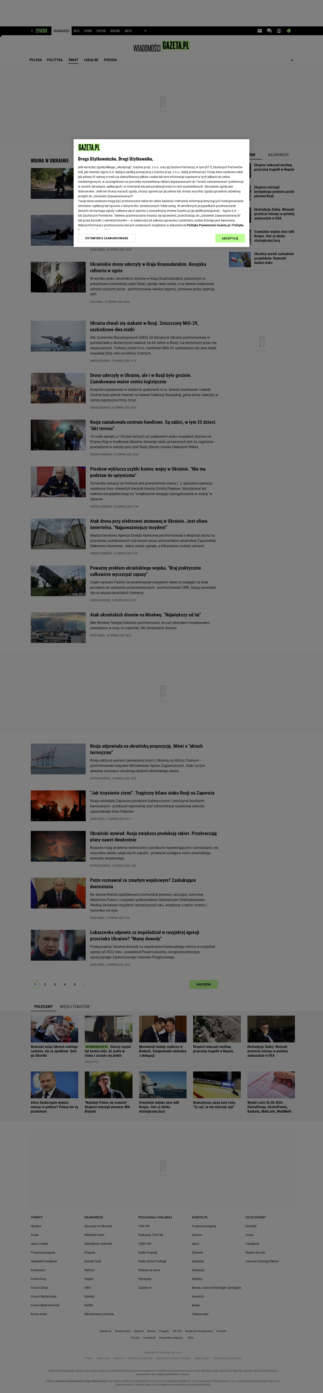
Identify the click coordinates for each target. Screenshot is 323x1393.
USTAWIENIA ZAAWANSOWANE (106, 238)
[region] (161, 193)
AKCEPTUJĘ (230, 238)
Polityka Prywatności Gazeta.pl (208, 225)
